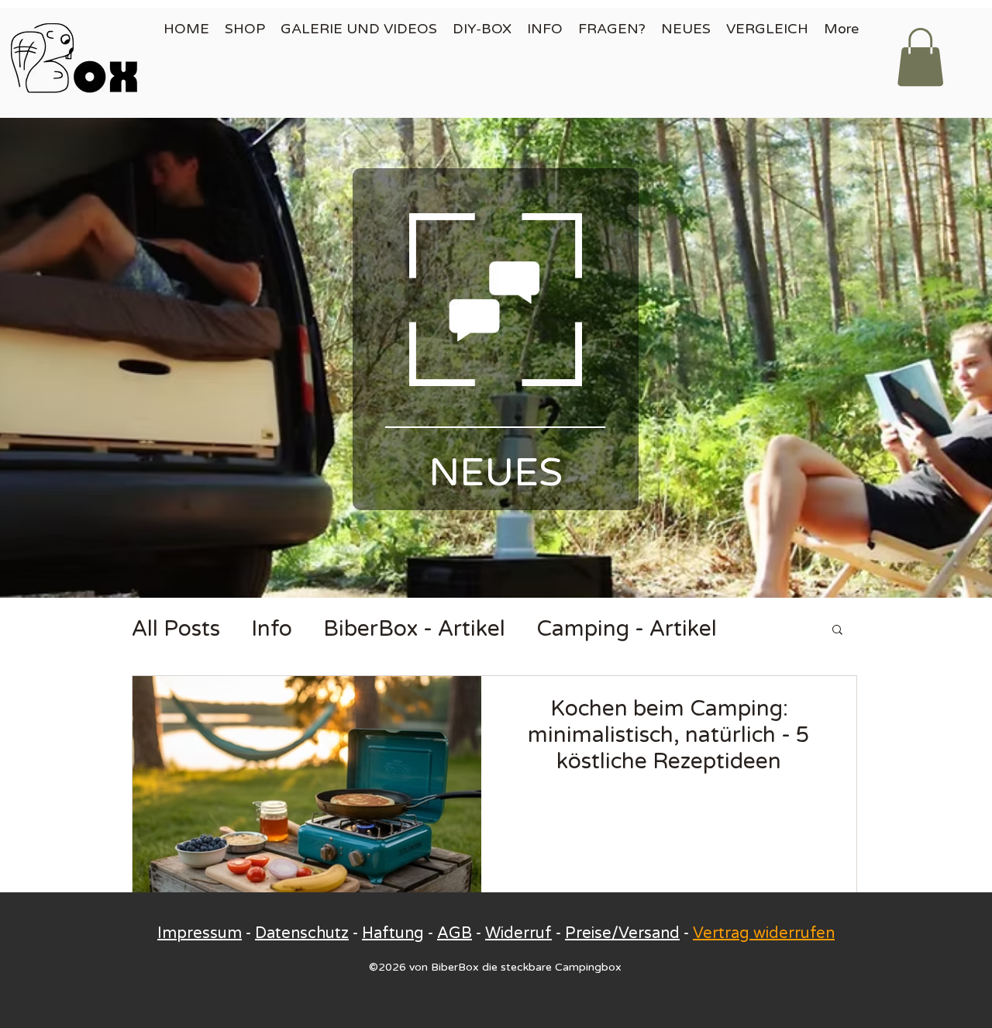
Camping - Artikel (626, 629)
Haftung (393, 933)
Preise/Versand (622, 933)
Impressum (199, 933)
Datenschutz (302, 933)
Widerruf (518, 933)
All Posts (176, 629)
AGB (454, 933)
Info (271, 629)
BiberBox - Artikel (414, 629)
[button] (920, 57)
